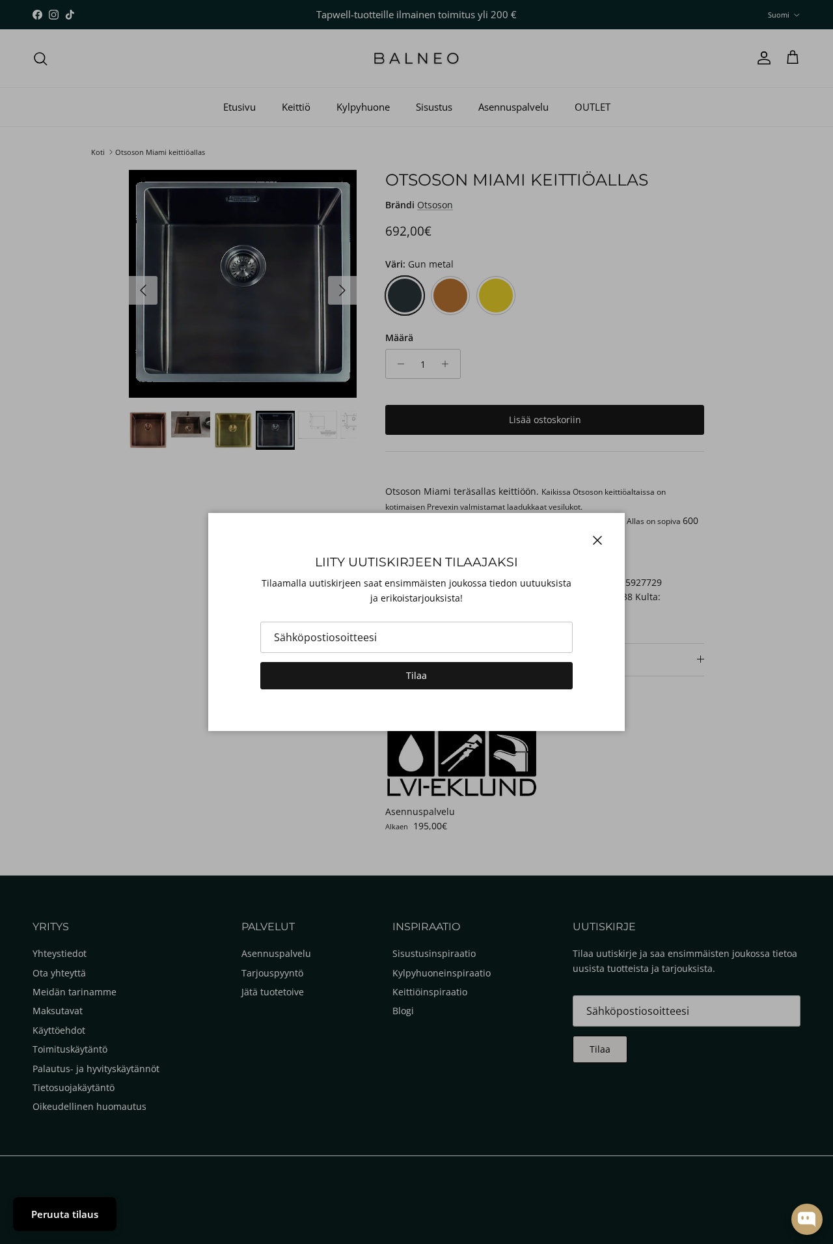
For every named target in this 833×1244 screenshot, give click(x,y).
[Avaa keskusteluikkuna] (807, 1219)
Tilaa (416, 675)
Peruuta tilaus (64, 1214)
